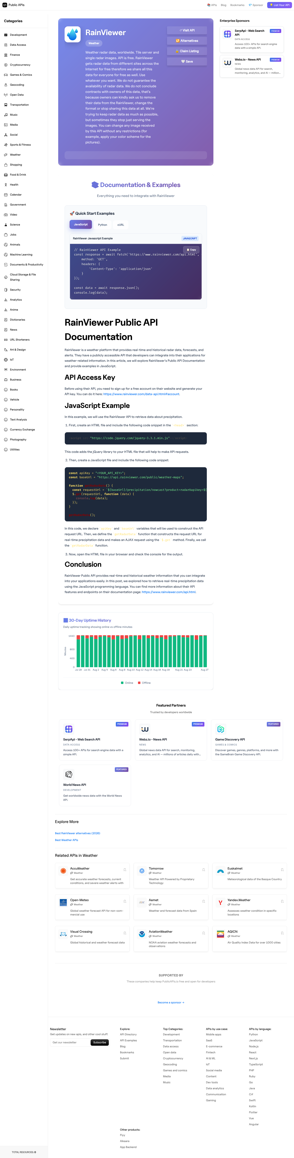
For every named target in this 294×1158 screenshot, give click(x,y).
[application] (135, 654)
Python (102, 225)
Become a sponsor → (171, 1002)
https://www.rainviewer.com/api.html (168, 592)
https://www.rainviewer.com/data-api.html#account (141, 394)
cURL (120, 225)
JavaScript (81, 224)
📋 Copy (191, 249)
